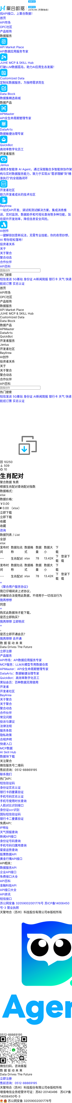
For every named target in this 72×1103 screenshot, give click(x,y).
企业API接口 (8, 872)
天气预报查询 (9, 832)
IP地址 (4, 827)
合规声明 (6, 739)
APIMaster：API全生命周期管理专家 (24, 669)
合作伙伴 (6, 262)
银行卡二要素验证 (12, 819)
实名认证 (19, 283)
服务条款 (6, 730)
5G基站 (18, 279)
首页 (3, 18)
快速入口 (6, 744)
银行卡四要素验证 (12, 792)
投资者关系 (7, 244)
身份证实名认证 (10, 787)
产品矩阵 (6, 31)
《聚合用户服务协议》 (15, 586)
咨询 (3, 530)
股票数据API (8, 854)
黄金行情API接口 (11, 859)
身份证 (28, 279)
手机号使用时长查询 (13, 801)
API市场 (5, 22)
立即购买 (19, 621)
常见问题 (6, 717)
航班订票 (6, 283)
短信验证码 (7, 783)
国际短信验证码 (10, 814)
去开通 (17, 638)
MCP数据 (6, 748)
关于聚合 (6, 253)
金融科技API (8, 885)
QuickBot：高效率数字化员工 (19, 678)
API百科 (5, 266)
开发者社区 (7, 691)
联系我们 (6, 774)
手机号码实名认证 (12, 796)
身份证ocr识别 (9, 810)
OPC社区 (6, 27)
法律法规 (6, 726)
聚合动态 (6, 257)
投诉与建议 (7, 721)
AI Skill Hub (8, 752)
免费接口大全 (9, 876)
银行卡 (53, 279)
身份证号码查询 (10, 841)
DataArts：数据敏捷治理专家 (19, 673)
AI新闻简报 (40, 279)
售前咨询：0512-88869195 (18, 1083)
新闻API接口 (8, 836)
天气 (62, 279)
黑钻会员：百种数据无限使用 (19, 682)
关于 (3, 248)
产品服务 (6, 655)
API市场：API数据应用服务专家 (21, 660)
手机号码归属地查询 (13, 845)
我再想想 (6, 600)
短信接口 (6, 899)
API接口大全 (8, 890)
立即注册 (6, 651)
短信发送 (6, 279)
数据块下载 (7, 756)
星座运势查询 (9, 850)
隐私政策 (6, 735)
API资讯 (5, 894)
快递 (68, 279)
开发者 (4, 687)
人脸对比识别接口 (12, 805)
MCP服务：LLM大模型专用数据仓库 (24, 664)
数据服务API (8, 867)
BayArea (5, 695)
